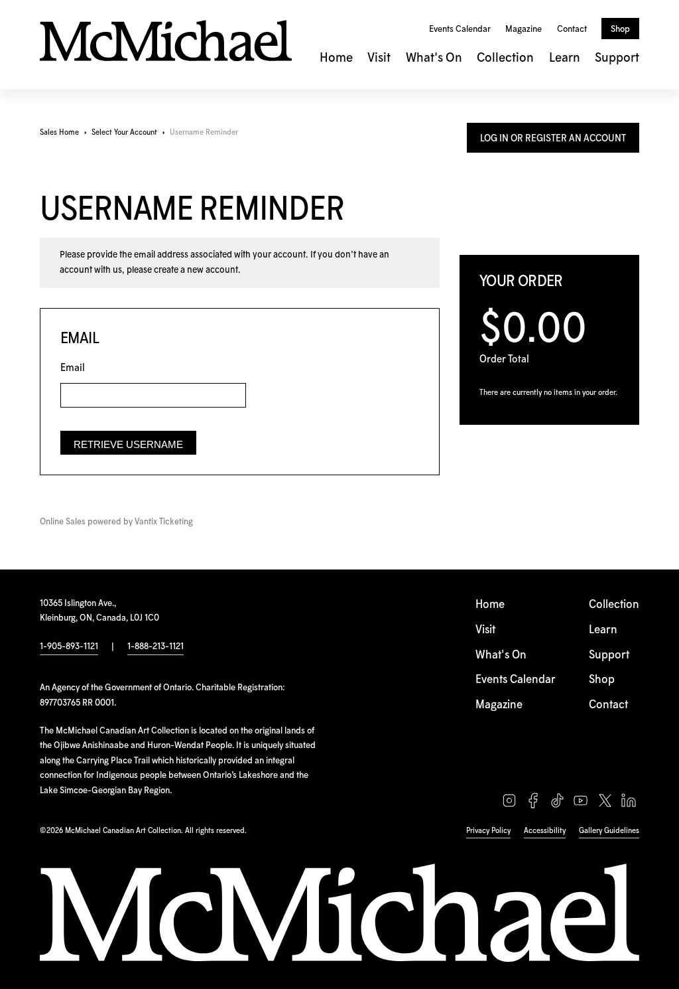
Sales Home (59, 132)
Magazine (523, 29)
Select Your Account (124, 132)
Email (72, 368)
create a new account (196, 270)
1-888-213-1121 (155, 646)
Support (617, 58)
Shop (620, 29)
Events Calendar (460, 29)
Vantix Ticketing (164, 522)
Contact (572, 29)
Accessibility (545, 830)
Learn (564, 58)
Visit (379, 58)
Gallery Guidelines (609, 830)
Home (336, 58)
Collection (505, 58)
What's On (434, 58)
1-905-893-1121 (69, 646)
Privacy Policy (488, 830)
